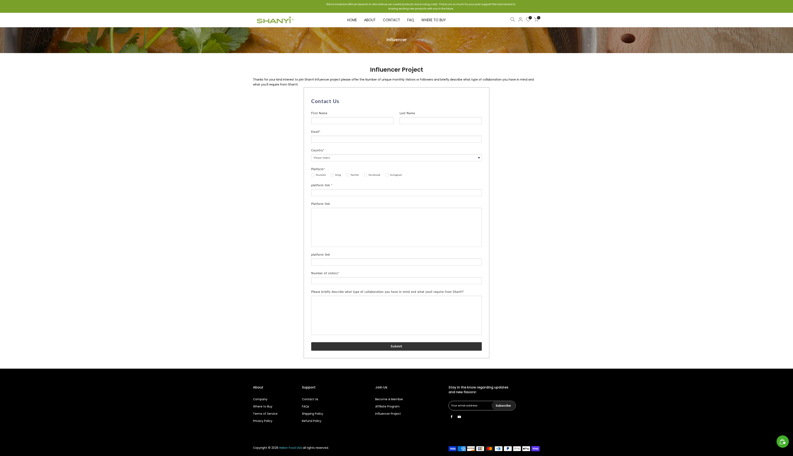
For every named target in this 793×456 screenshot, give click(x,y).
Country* (317, 150)
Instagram (396, 175)
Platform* (318, 169)
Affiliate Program (387, 406)
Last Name (407, 113)
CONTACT (391, 20)
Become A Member (389, 399)
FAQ (410, 20)
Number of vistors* (325, 273)
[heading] (396, 101)
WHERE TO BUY (433, 20)
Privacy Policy (262, 421)
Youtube (321, 175)
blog (338, 175)
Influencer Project (388, 414)
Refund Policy (311, 421)
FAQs (305, 406)
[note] (396, 108)
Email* (316, 132)
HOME (352, 20)
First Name (319, 113)
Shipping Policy (312, 414)
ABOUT (370, 20)
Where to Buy (262, 406)
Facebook (375, 175)
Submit (396, 346)
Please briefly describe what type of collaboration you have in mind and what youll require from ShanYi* (387, 292)
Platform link (320, 204)
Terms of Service (265, 414)
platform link (320, 254)
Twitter (354, 175)
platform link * (321, 185)
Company (260, 399)
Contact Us (310, 399)
